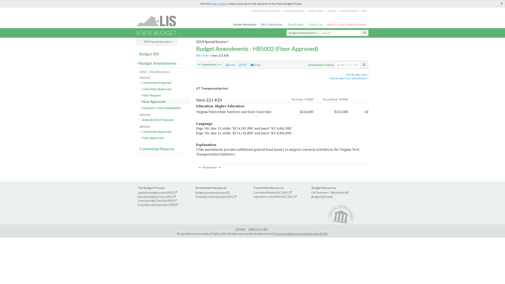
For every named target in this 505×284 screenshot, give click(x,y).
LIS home (331, 11)
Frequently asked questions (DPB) (156, 204)
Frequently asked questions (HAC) (214, 196)
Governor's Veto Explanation (161, 108)
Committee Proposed (156, 82)
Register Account (348, 11)
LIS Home (240, 229)
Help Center (219, 3)
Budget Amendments (302, 33)
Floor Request (151, 95)
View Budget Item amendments (349, 78)
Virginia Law (316, 24)
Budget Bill (149, 53)
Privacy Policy (316, 11)
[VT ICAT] (200, 64)
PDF (244, 64)
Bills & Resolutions (272, 24)
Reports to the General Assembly (346, 24)
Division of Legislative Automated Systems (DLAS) (300, 233)
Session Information (244, 24)
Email (256, 64)
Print (232, 64)
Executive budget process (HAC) (155, 196)
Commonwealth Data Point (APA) (155, 200)
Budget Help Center (322, 196)
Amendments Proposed (158, 119)
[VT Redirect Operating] (219, 64)
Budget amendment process (211, 192)
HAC (278, 192)
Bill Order (202, 55)
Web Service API (339, 192)
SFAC (286, 192)
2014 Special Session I (158, 41)
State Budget (296, 24)
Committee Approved (156, 89)
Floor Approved (153, 101)
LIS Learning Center (294, 11)
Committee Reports (156, 148)
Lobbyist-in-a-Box (258, 229)
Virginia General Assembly (265, 11)
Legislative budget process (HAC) (155, 192)
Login (364, 11)
